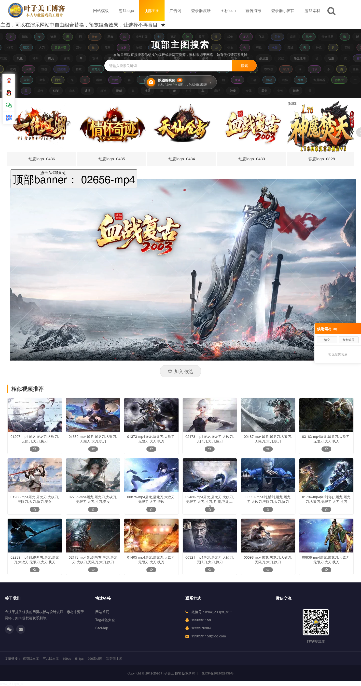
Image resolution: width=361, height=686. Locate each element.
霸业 (272, 90)
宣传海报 (253, 10)
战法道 (252, 58)
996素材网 (95, 658)
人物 (37, 69)
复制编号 (348, 339)
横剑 (221, 36)
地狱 (147, 47)
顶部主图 (152, 10)
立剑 (19, 80)
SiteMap (101, 627)
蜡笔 (16, 36)
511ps (79, 658)
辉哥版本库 (31, 658)
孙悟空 (332, 80)
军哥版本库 (114, 658)
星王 (192, 36)
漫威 (127, 90)
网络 (209, 47)
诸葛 (44, 36)
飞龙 (252, 36)
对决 (197, 90)
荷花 (164, 36)
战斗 (223, 58)
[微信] (9, 629)
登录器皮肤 (201, 10)
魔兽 (115, 47)
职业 (116, 58)
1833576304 (201, 627)
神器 (155, 90)
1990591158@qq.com (208, 635)
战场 (194, 47)
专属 (257, 90)
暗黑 (34, 47)
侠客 (18, 47)
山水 (80, 90)
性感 (53, 69)
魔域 (298, 47)
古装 (56, 58)
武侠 (48, 90)
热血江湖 (288, 58)
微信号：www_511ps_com (212, 611)
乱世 (284, 36)
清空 (327, 339)
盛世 (95, 90)
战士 (300, 36)
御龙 (40, 58)
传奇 (85, 36)
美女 (268, 36)
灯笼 (64, 90)
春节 (288, 90)
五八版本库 (51, 658)
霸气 (348, 58)
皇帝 (35, 80)
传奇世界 (318, 36)
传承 (323, 69)
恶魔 (101, 36)
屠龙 (100, 58)
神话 (326, 47)
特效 (87, 69)
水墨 (282, 47)
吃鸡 (21, 69)
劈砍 (266, 47)
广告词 (175, 10)
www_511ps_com (14, 683)
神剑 (24, 58)
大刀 (49, 47)
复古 (237, 36)
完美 (162, 47)
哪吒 (225, 90)
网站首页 (102, 611)
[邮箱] (20, 629)
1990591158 (201, 619)
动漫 (320, 58)
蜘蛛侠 (277, 69)
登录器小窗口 (283, 10)
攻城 (84, 58)
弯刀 (294, 69)
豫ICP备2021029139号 (218, 673)
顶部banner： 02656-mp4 (74, 178)
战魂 (178, 47)
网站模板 (101, 10)
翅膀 (304, 90)
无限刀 (132, 58)
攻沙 (166, 58)
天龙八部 (68, 47)
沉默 (270, 58)
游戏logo (126, 10)
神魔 (241, 90)
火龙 (131, 47)
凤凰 (9, 58)
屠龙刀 (104, 69)
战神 (194, 58)
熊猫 (150, 58)
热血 (238, 47)
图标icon (228, 10)
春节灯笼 (133, 36)
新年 (87, 47)
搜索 (244, 65)
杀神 (111, 90)
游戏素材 (312, 10)
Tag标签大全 (105, 619)
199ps (67, 658)
